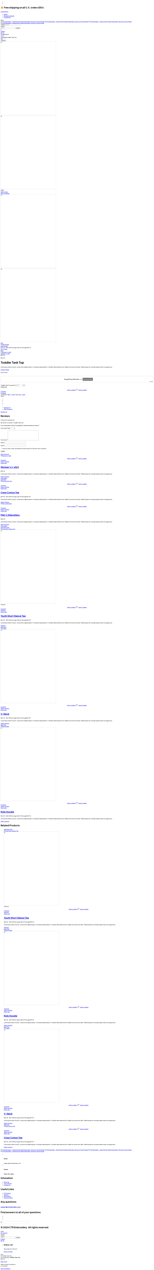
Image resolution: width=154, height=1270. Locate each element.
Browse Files (87, 379)
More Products (8, 409)
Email (2, 445)
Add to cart (3, 387)
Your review (4, 440)
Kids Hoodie (4, 346)
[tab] (78, 407)
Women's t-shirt (5, 353)
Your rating (4, 428)
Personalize (4, 478)
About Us (6, 1182)
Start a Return (8, 1183)
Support (6, 1194)
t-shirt (23, 394)
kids (20, 394)
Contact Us (7, 17)
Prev (2, 343)
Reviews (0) (7, 407)
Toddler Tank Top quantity (8, 385)
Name (3, 442)
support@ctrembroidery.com (10, 1207)
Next (2, 190)
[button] (2, 11)
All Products (7, 1196)
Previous (3, 40)
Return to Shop (8, 1251)
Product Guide (5, 369)
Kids (5, 37)
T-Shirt (13, 394)
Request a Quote (9, 16)
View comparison (5, 1268)
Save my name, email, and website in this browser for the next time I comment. (24, 448)
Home (5, 14)
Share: (2, 396)
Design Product (8, 1197)
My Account (7, 1193)
